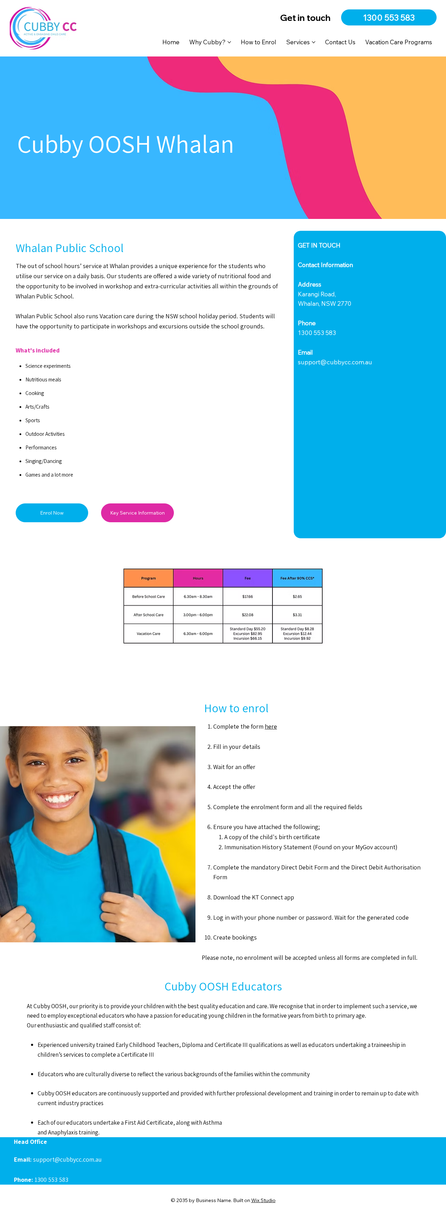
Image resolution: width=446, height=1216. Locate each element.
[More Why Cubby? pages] (229, 42)
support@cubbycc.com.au (335, 362)
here (271, 726)
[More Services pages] (313, 42)
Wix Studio (263, 1200)
